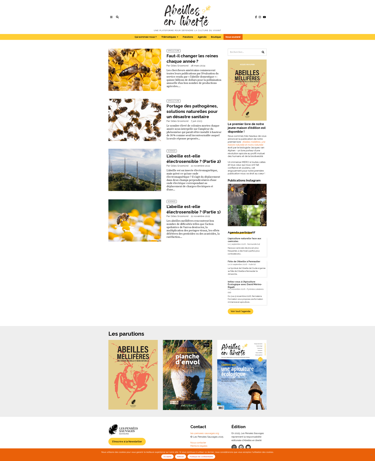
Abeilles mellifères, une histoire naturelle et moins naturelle (246, 143)
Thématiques (168, 36)
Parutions (188, 36)
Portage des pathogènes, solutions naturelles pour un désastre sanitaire (192, 111)
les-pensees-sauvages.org (204, 433)
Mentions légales (198, 446)
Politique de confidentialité (201, 457)
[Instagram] (260, 17)
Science (172, 151)
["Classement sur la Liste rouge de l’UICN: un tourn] (262, 220)
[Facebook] (256, 17)
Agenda (202, 36)
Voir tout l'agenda (240, 311)
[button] (263, 52)
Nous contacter (198, 442)
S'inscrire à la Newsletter (127, 441)
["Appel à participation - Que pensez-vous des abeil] (231, 220)
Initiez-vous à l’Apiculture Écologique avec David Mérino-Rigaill (245, 284)
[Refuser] (371, 454)
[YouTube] (264, 17)
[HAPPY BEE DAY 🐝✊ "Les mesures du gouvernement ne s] (262, 189)
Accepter (167, 457)
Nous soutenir (233, 36)
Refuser (180, 457)
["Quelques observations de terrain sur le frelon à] (231, 189)
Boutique (216, 36)
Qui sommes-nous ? (146, 36)
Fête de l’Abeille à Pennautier (244, 261)
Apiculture (173, 51)
